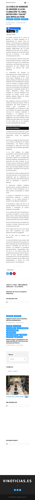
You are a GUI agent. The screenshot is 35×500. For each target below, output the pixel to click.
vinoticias (24, 19)
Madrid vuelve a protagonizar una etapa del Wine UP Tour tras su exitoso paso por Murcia (17, 341)
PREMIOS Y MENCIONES (12, 334)
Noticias (17, 19)
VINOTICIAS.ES (17, 481)
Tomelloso (23, 334)
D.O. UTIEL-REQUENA (22, 328)
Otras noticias (11, 332)
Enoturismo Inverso (12, 330)
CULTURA (9, 326)
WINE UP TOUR (18, 336)
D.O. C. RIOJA (17, 326)
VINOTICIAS (10, 270)
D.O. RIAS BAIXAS (11, 328)
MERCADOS (9, 19)
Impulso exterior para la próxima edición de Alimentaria (16, 319)
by (10, 22)
